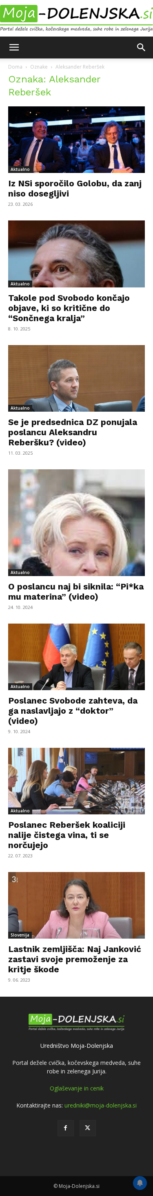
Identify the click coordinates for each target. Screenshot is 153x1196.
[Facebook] (66, 1128)
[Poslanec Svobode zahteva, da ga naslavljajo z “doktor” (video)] (76, 657)
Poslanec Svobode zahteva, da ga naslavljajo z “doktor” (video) (72, 710)
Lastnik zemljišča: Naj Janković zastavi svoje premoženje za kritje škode (74, 959)
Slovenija (20, 935)
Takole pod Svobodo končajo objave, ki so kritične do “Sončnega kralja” (69, 308)
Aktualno (20, 169)
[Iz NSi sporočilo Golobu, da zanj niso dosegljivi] (76, 139)
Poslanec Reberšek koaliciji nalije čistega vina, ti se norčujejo (66, 835)
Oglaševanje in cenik (77, 1088)
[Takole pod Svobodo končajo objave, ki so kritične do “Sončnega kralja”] (76, 253)
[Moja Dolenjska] (76, 18)
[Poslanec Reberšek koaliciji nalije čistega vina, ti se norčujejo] (76, 781)
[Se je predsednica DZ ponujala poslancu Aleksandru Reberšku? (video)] (76, 378)
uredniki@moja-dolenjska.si (100, 1105)
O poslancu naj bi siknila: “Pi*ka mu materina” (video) (76, 591)
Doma (15, 66)
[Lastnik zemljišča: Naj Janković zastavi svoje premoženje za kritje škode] (76, 905)
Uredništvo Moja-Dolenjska (76, 1045)
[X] (88, 1128)
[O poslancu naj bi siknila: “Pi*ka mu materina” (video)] (76, 522)
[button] (14, 47)
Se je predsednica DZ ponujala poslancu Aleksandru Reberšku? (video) (72, 432)
